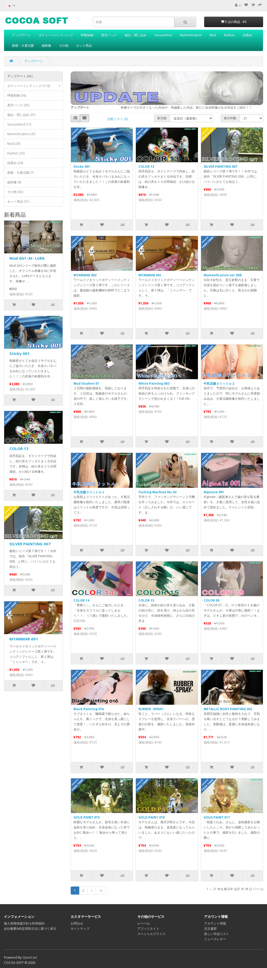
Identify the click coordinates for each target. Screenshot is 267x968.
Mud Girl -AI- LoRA (27, 258)
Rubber (229, 35)
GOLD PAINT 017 (217, 817)
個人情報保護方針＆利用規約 (24, 923)
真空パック (109, 35)
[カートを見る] (253, 5)
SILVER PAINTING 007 (30, 543)
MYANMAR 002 (85, 275)
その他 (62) (15, 192)
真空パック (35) (18, 105)
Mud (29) (13, 143)
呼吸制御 (87, 35)
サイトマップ (80, 928)
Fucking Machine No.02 (157, 492)
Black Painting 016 (89, 709)
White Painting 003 (153, 383)
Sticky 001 (19, 353)
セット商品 (84, 45)
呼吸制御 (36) (16, 95)
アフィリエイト (148, 928)
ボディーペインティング (56, 35)
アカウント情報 (215, 923)
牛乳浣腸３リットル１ (89, 492)
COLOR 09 (211, 600)
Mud (213, 35)
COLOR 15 (146, 600)
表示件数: (230, 118)
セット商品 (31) (18, 201)
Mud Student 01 (86, 383)
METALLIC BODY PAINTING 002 (228, 709)
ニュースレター (215, 939)
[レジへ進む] (260, 5)
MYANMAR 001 (23, 638)
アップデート (21, 35)
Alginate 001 (214, 492)
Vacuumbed (163, 35)
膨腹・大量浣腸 (23, 45)
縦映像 (46, 45)
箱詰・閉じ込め (136, 35)
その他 (63, 45)
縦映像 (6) (14, 182)
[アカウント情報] (238, 5)
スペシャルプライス (151, 934)
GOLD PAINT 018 (151, 817)
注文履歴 (210, 928)
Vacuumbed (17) (19, 124)
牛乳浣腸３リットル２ (219, 383)
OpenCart (29, 957)
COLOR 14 (81, 600)
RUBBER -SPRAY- (151, 709)
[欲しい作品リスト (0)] (246, 5)
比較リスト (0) (117, 119)
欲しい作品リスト (216, 934)
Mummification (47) (21, 134)
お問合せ (77, 923)
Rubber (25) (16, 153)
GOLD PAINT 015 (87, 817)
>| (101, 890)
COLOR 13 (18, 448)
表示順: (162, 118)
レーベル (143, 923)
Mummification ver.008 (222, 275)
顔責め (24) (15, 163)
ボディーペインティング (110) (33, 86)
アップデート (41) (19, 76)
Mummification (191, 35)
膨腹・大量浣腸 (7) (20, 172)
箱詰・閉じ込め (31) (21, 115)
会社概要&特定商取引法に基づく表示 (30, 928)
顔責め (247, 35)
